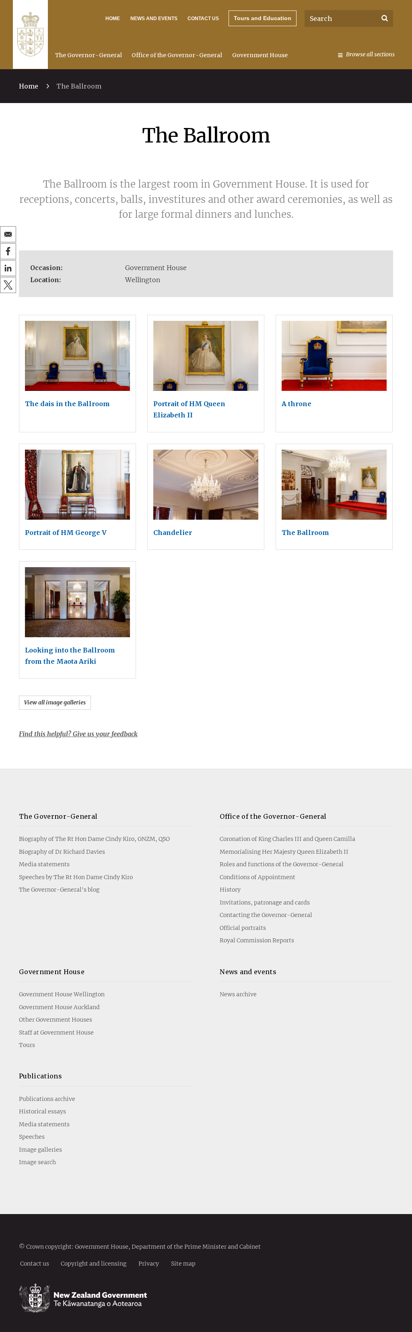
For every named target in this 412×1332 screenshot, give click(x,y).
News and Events (153, 18)
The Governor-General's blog (59, 889)
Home (112, 18)
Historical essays (42, 1111)
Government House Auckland (59, 1007)
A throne (296, 404)
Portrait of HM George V (66, 533)
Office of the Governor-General (177, 55)
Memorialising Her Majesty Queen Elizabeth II (284, 851)
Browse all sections (370, 54)
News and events (248, 972)
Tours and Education (262, 18)
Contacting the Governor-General (266, 915)
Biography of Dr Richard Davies (62, 851)
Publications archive (47, 1099)
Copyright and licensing (93, 1263)
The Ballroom (305, 533)
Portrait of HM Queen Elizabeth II (189, 409)
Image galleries (40, 1149)
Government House (260, 55)
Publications (40, 1076)
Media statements (44, 864)
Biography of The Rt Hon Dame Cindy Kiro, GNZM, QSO (94, 839)
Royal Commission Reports (257, 940)
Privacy (148, 1263)
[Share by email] (8, 234)
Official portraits (243, 927)
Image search (37, 1162)
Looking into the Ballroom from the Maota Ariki (70, 655)
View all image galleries (55, 702)
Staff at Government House (56, 1032)
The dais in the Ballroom (67, 404)
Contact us (203, 18)
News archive (238, 994)
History (230, 889)
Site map (183, 1263)
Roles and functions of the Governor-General (282, 864)
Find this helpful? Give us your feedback (78, 734)
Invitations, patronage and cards (265, 902)
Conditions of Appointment (257, 877)
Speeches (32, 1136)
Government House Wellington (62, 994)
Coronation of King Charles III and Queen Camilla (287, 839)
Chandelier (172, 533)
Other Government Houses (55, 1019)
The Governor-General (88, 55)
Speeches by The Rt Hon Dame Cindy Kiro (76, 877)
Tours (27, 1045)
